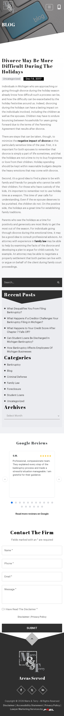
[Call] (59, 7)
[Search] (58, 282)
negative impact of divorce (34, 141)
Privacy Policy (38, 617)
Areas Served (32, 678)
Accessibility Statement (29, 705)
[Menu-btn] (49, 7)
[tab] (12, 503)
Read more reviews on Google (32, 514)
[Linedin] (43, 690)
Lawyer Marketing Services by (26, 709)
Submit (32, 628)
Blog (9, 371)
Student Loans (15, 395)
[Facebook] (21, 690)
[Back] (32, 639)
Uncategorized (15, 401)
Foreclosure (14, 389)
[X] (32, 690)
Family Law (13, 383)
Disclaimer (23, 617)
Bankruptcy (14, 365)
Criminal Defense (17, 377)
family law (40, 241)
